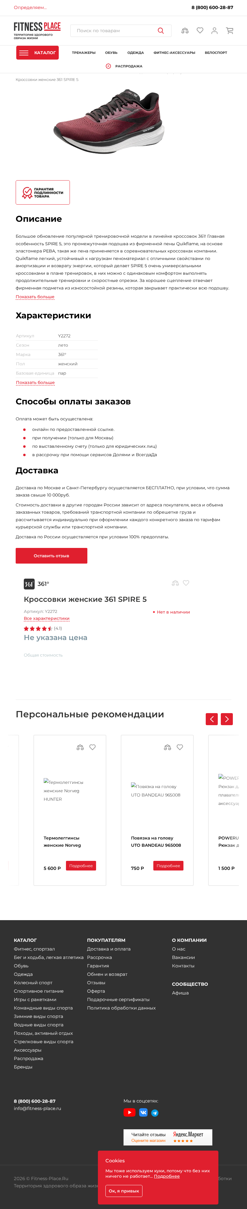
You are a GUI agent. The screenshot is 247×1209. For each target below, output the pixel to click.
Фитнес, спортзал (34, 949)
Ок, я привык (124, 1191)
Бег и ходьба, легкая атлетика (49, 957)
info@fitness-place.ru (37, 1108)
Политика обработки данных (121, 1008)
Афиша (180, 993)
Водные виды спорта (39, 1025)
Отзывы (96, 982)
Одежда (23, 974)
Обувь (21, 966)
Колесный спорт (33, 982)
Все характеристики (47, 618)
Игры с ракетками (35, 999)
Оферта (96, 991)
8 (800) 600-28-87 (212, 7)
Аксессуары (28, 1050)
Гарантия (98, 966)
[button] (227, 719)
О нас (178, 949)
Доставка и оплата (109, 949)
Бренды (23, 1067)
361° (43, 583)
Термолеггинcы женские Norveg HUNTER (62, 842)
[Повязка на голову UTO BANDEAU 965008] (157, 791)
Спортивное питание (39, 991)
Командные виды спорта (43, 1008)
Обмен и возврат (107, 974)
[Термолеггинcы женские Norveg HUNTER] (70, 791)
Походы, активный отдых (43, 1033)
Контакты (183, 966)
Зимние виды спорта (38, 1016)
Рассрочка (99, 957)
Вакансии (183, 957)
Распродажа (28, 1058)
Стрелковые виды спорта (43, 1041)
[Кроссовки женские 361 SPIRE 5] (102, 121)
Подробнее (81, 865)
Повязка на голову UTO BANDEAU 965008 (156, 841)
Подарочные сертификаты (118, 999)
